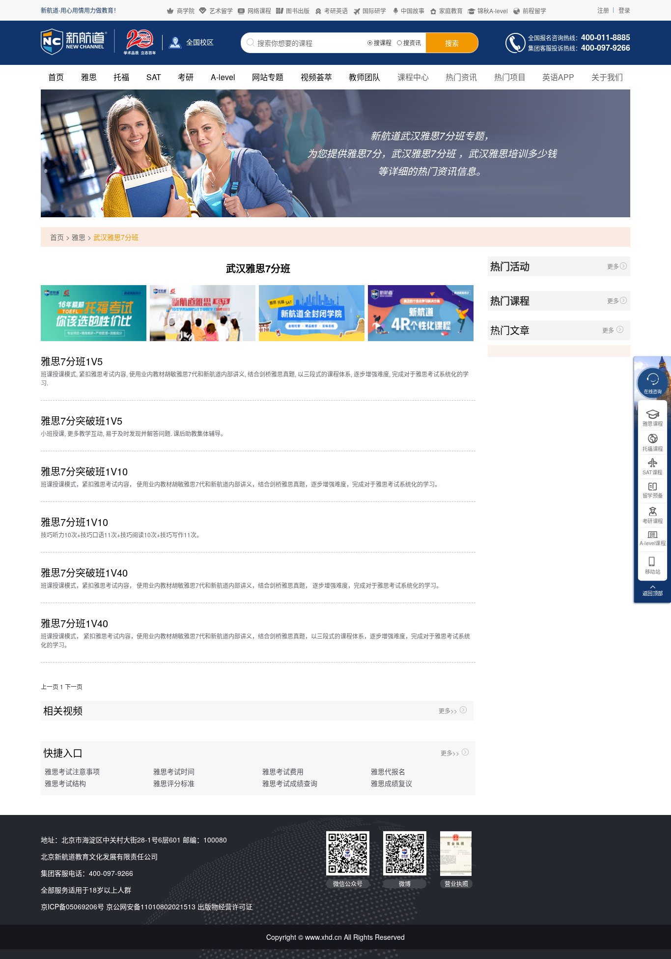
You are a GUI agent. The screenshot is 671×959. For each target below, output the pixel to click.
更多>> (448, 710)
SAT (153, 77)
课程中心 (413, 77)
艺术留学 (221, 10)
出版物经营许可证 (224, 906)
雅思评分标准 (174, 784)
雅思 (89, 77)
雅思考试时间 (174, 772)
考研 (186, 77)
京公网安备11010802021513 (151, 906)
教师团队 (364, 77)
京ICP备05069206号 (72, 906)
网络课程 (259, 10)
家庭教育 (451, 10)
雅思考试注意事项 (72, 772)
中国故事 (412, 10)
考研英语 (336, 10)
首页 (56, 77)
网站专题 (267, 77)
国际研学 (374, 10)
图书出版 (297, 10)
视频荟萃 (316, 77)
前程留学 (534, 10)
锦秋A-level (492, 10)
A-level (223, 77)
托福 (121, 77)
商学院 (186, 10)
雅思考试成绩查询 (289, 784)
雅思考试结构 (65, 784)
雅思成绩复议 (391, 784)
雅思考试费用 (283, 772)
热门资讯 (461, 77)
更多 (613, 266)
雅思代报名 (388, 772)
